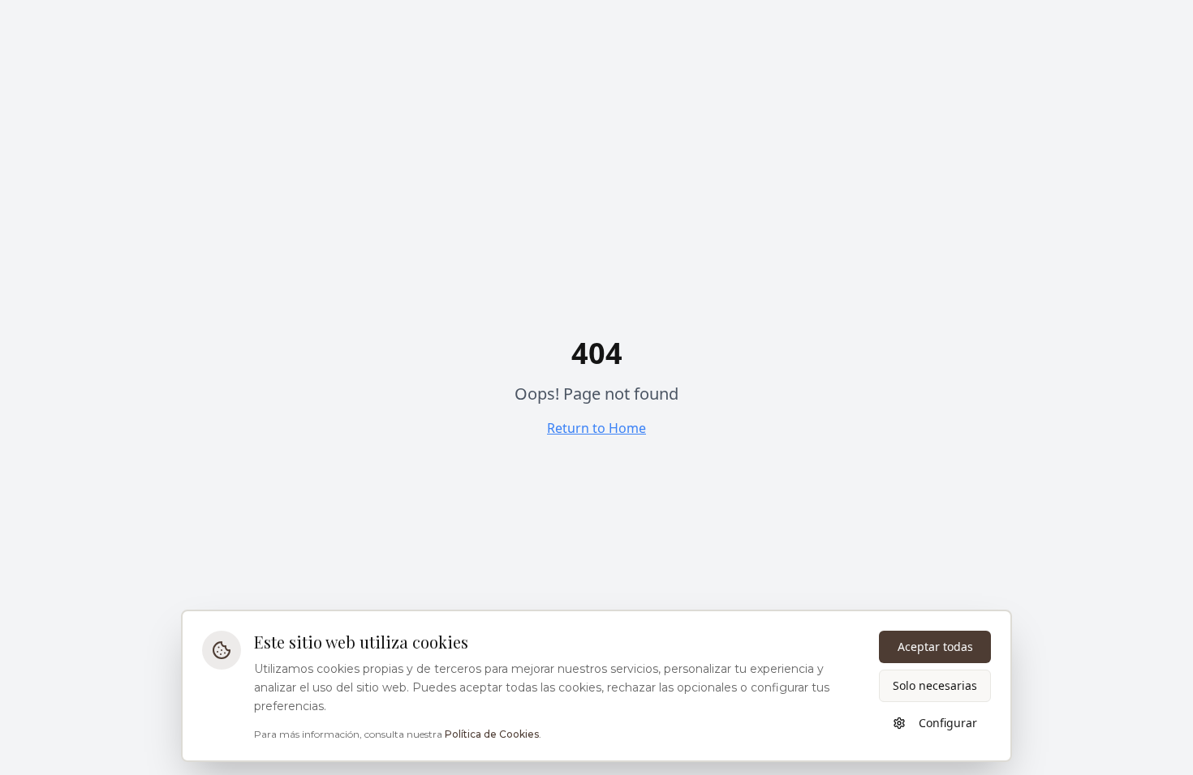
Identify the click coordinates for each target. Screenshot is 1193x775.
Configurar (948, 722)
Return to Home (596, 428)
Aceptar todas (935, 646)
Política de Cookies (492, 734)
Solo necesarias (935, 685)
